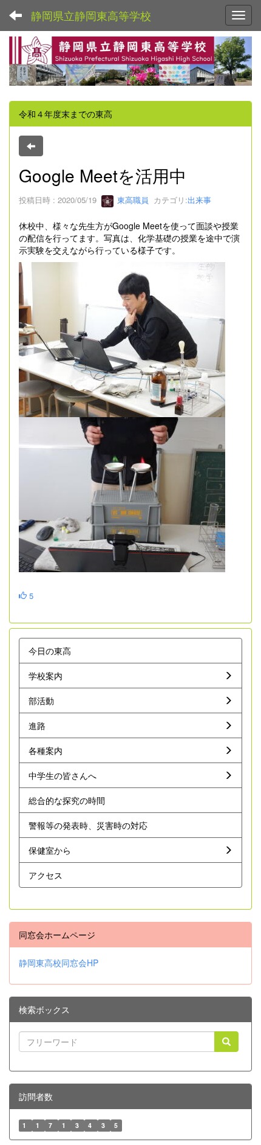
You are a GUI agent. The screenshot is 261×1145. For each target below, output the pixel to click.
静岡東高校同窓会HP (58, 962)
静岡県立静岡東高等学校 (91, 15)
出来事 (199, 200)
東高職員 (132, 200)
